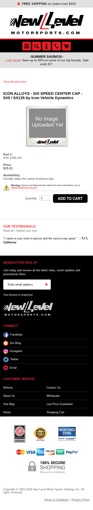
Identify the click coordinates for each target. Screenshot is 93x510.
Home (7, 412)
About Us (9, 395)
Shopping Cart (55, 412)
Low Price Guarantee (59, 404)
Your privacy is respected (18, 294)
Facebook (16, 334)
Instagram (16, 351)
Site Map (8, 404)
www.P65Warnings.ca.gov (24, 187)
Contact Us (53, 387)
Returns (8, 387)
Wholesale (52, 395)
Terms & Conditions (56, 499)
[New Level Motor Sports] (46, 23)
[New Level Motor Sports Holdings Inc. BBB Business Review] (40, 433)
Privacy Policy (81, 499)
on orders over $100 (49, 3)
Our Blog (15, 343)
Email (13, 367)
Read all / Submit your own (20, 230)
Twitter (14, 359)
